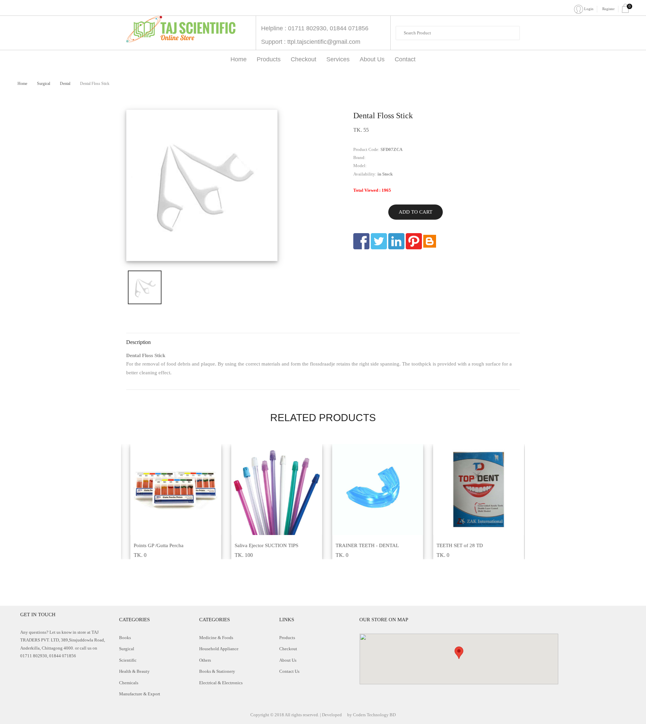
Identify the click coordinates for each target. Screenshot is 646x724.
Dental (65, 83)
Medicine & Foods (216, 637)
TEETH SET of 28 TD (455, 545)
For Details (167, 531)
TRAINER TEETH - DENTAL (363, 545)
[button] (459, 653)
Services (338, 59)
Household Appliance (219, 648)
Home (238, 59)
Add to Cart (415, 212)
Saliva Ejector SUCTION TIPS (262, 545)
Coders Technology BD (374, 714)
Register (608, 9)
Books (125, 637)
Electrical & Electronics (221, 682)
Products (269, 59)
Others (205, 660)
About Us (372, 59)
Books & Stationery (217, 671)
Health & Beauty (134, 671)
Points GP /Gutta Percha (154, 545)
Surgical (44, 83)
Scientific (128, 660)
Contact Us (289, 671)
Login (588, 9)
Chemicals (128, 682)
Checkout (303, 59)
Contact (405, 59)
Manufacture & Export (139, 693)
